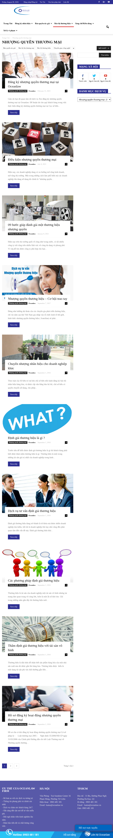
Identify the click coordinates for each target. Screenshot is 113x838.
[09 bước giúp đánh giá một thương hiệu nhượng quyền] (37, 213)
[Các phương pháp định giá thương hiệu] (37, 564)
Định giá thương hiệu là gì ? (26, 438)
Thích (83, 75)
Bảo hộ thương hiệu (62, 23)
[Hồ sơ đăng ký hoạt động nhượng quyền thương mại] (37, 704)
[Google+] (104, 2)
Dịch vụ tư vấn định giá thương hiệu (32, 511)
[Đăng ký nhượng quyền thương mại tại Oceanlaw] (37, 70)
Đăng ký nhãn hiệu (22, 23)
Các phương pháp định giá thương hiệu (33, 580)
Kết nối (94, 75)
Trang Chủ (7, 23)
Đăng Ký (105, 75)
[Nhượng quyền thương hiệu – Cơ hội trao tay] (37, 283)
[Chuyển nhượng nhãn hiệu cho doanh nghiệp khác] (37, 352)
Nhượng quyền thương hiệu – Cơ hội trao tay (37, 298)
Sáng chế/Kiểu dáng (83, 23)
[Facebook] (99, 2)
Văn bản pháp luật (54, 2)
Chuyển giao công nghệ (62, 48)
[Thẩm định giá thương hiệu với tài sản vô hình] (37, 634)
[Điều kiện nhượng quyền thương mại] (37, 142)
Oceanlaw (32, 91)
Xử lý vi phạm (9, 30)
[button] (107, 27)
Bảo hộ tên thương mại (26, 48)
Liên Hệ (66, 2)
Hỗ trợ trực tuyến (89, 827)
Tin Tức (42, 2)
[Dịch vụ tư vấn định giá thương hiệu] (37, 493)
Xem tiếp (13, 112)
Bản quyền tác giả (42, 23)
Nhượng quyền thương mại (17, 91)
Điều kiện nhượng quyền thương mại (32, 159)
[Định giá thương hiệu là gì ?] (37, 422)
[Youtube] (109, 2)
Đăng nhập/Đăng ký (31, 2)
